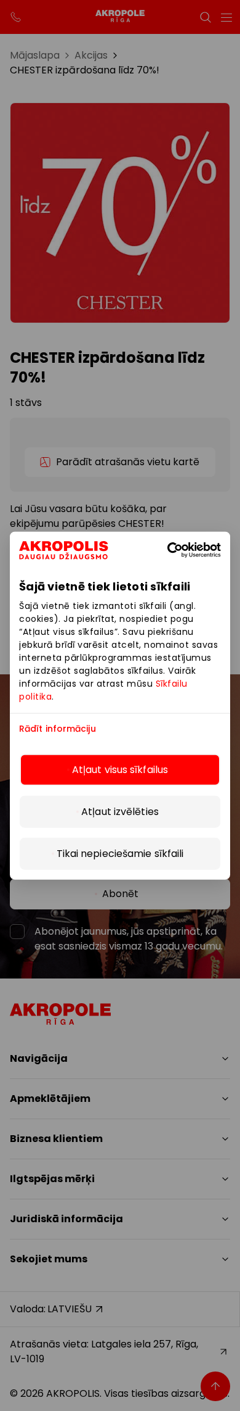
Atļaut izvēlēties (120, 812)
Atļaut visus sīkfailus (120, 770)
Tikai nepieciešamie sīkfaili (120, 853)
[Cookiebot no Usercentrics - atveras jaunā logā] (186, 550)
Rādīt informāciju (57, 728)
